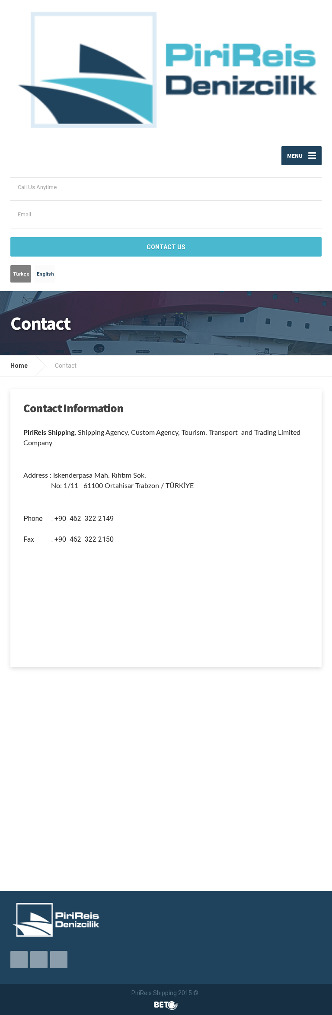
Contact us (166, 247)
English (45, 274)
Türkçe (21, 274)
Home (19, 365)
